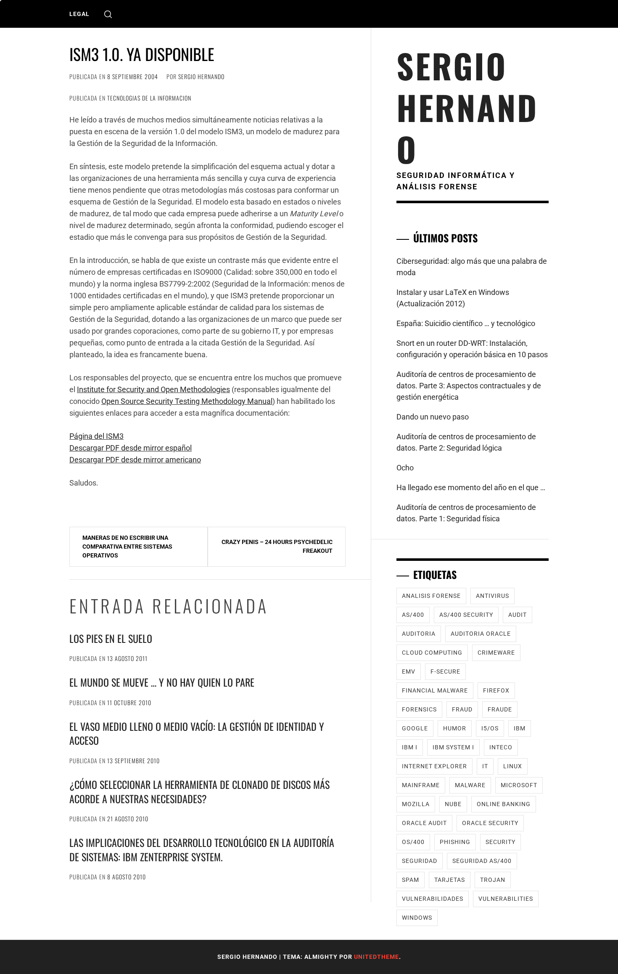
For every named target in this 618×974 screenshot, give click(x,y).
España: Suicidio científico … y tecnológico (465, 323)
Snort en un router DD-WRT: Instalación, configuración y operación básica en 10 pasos (472, 349)
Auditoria (419, 633)
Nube (453, 804)
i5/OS (490, 728)
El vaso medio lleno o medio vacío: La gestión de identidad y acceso (196, 733)
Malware (470, 785)
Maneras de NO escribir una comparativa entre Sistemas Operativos (127, 546)
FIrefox (496, 690)
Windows (417, 917)
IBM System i (453, 747)
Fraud (462, 709)
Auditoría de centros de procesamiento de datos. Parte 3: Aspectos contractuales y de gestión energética (468, 385)
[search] (108, 14)
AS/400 (413, 614)
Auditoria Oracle (481, 633)
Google (415, 728)
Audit (517, 614)
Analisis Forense (431, 595)
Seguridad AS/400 (482, 860)
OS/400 (413, 842)
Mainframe (421, 785)
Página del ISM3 (96, 436)
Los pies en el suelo (110, 638)
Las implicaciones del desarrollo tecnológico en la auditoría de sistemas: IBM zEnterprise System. (201, 849)
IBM (520, 728)
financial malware (435, 690)
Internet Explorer (434, 766)
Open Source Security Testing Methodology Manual (186, 401)
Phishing (455, 842)
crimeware (496, 652)
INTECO (500, 747)
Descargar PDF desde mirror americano (135, 459)
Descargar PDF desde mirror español (130, 447)
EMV (408, 671)
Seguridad (419, 860)
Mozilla (416, 804)
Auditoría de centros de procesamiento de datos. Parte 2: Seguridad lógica (466, 442)
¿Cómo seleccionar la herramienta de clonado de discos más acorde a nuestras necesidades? (199, 791)
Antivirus (492, 595)
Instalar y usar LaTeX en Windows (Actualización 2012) (452, 298)
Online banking (504, 804)
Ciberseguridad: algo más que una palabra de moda (471, 267)
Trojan (492, 879)
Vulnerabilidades (432, 898)
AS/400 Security (466, 614)
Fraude (500, 709)
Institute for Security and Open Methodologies (153, 389)
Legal (79, 14)
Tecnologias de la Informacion (149, 97)
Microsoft (519, 785)
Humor (454, 728)
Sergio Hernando (201, 76)
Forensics (419, 709)
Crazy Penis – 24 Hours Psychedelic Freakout (277, 546)
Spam (410, 879)
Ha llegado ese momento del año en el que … (470, 487)
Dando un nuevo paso (432, 416)
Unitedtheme (376, 956)
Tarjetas (449, 879)
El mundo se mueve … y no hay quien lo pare (161, 682)
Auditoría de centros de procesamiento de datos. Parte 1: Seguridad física (466, 513)
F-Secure (445, 671)
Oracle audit (424, 823)
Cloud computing (432, 652)
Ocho (405, 467)
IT (485, 766)
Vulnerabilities (505, 898)
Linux (512, 766)
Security (500, 842)
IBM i (409, 747)
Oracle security (490, 823)
